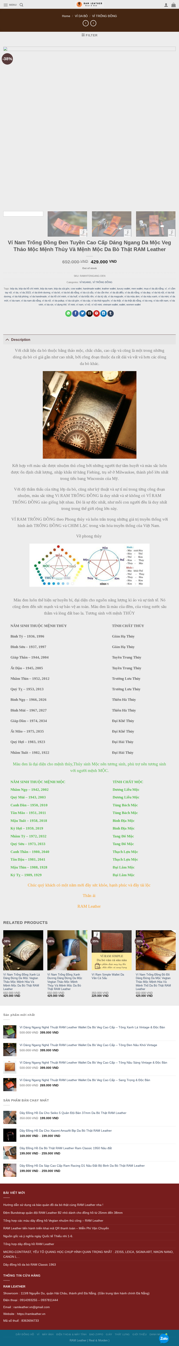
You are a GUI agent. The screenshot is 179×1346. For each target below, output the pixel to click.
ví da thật (116, 300)
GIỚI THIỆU (140, 1334)
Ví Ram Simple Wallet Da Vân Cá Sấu (108, 976)
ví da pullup (58, 300)
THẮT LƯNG (122, 1334)
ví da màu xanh (149, 296)
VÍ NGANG (85, 282)
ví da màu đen (131, 296)
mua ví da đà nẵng (154, 288)
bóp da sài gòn (61, 288)
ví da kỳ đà (101, 296)
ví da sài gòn (72, 300)
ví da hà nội (158, 292)
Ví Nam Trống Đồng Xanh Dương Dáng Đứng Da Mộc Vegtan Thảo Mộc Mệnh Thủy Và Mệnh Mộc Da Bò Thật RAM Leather (64, 982)
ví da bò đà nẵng (70, 292)
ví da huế (72, 296)
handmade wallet (92, 288)
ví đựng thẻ (61, 304)
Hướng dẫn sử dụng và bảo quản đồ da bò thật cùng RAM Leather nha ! (53, 1205)
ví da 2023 (25, 292)
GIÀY (109, 1334)
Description (20, 340)
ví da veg (147, 300)
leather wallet (109, 288)
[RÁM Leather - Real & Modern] (89, 4)
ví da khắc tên (86, 296)
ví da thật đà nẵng (131, 300)
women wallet (133, 304)
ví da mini (163, 296)
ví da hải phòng (20, 296)
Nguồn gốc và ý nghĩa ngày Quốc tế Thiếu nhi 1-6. (38, 1236)
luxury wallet (123, 288)
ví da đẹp (145, 292)
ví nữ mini (96, 304)
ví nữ (87, 304)
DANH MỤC (156, 1334)
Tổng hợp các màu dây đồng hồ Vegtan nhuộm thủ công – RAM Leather (53, 1220)
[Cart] (173, 5)
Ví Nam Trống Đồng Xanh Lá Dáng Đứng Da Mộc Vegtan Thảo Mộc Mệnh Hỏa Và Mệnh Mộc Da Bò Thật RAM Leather (21, 982)
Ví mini (71, 304)
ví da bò (56, 292)
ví (166, 288)
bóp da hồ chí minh (29, 288)
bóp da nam (46, 288)
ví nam (79, 304)
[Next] (175, 967)
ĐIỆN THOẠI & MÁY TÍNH (71, 1334)
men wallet (137, 288)
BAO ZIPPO (96, 1334)
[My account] (166, 5)
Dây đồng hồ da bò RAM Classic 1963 (29, 1264)
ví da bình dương (41, 292)
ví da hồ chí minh (57, 296)
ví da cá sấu (86, 292)
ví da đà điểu (117, 292)
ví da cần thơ (102, 292)
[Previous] (3, 967)
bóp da (13, 288)
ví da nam (14, 300)
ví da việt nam (160, 300)
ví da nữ (46, 300)
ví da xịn (48, 304)
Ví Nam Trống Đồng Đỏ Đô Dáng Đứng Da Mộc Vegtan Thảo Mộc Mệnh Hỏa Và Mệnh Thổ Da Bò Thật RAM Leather (153, 982)
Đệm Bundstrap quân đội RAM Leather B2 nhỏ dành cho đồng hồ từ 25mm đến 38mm (63, 1212)
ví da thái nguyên (100, 300)
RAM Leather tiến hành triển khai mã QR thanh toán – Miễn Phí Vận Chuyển (56, 1228)
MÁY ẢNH (48, 1334)
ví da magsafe (115, 296)
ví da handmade (38, 296)
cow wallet (76, 288)
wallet (122, 304)
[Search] (21, 5)
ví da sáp (85, 300)
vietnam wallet (110, 304)
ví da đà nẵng (132, 292)
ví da (15, 292)
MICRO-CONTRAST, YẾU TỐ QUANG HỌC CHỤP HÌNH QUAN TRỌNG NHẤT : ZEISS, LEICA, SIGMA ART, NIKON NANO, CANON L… (88, 1254)
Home (66, 16)
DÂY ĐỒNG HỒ (25, 1334)
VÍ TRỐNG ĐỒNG (104, 16)
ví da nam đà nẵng (31, 300)
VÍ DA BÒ (81, 16)
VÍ (38, 1334)
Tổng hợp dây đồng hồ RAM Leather (28, 1244)
